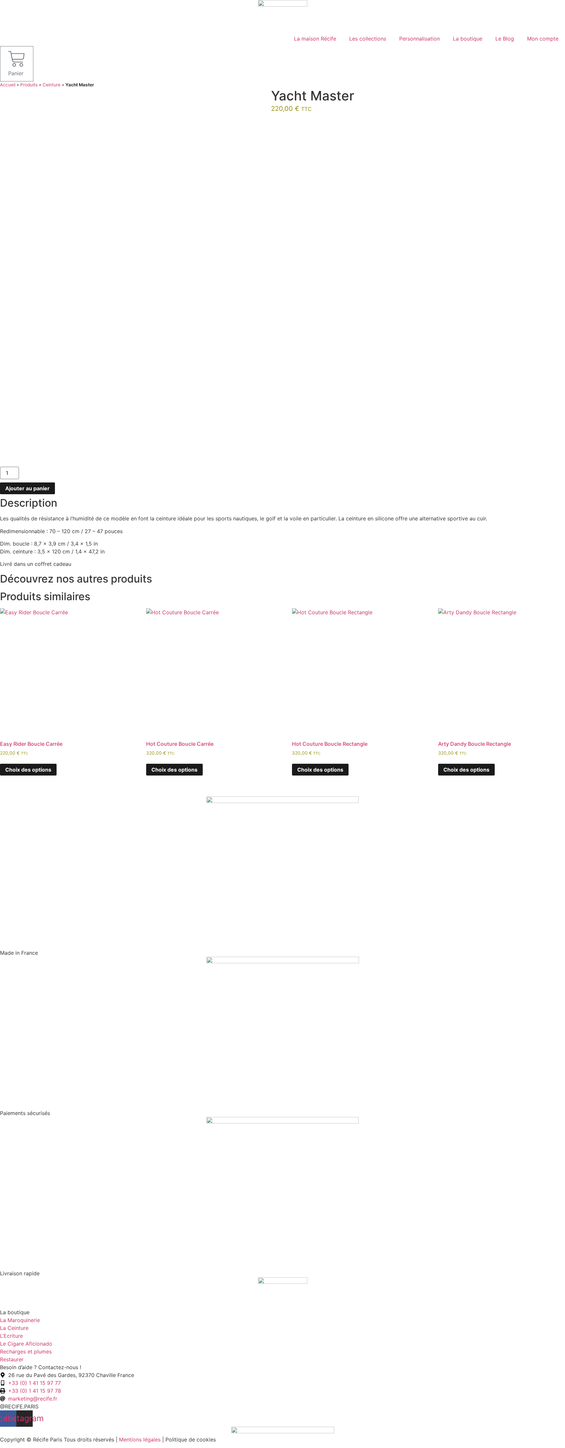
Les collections (367, 38)
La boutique (467, 38)
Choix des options (28, 769)
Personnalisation (419, 38)
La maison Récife (315, 38)
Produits (29, 84)
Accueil (7, 84)
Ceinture (51, 84)
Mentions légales (140, 1439)
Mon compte (542, 38)
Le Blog (504, 38)
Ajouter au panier (27, 488)
